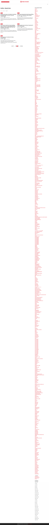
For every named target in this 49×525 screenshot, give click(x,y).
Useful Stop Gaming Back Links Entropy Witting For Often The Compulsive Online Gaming (25, 15)
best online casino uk (37, 312)
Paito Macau (36, 337)
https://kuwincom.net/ (37, 73)
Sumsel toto (36, 197)
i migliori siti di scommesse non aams (39, 128)
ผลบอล (36, 235)
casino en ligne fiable (37, 307)
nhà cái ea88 (36, 70)
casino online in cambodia (38, 113)
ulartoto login (36, 323)
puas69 (36, 221)
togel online (36, 62)
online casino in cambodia (38, 329)
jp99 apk (36, 111)
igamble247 (36, 50)
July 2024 (36, 515)
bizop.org (36, 372)
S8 (35, 67)
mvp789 (36, 132)
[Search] (47, 4)
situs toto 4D (36, 160)
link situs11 (36, 233)
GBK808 (36, 435)
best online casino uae (37, 174)
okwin (35, 82)
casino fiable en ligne (37, 151)
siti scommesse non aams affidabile (39, 173)
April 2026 (36, 487)
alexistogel (36, 121)
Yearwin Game (36, 285)
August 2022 (36, 519)
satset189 (36, 280)
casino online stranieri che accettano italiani (40, 294)
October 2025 (36, 495)
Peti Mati (36, 450)
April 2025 (36, 503)
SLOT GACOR (36, 340)
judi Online (36, 225)
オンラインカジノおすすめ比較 (39, 230)
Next (22, 46)
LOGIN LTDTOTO (37, 248)
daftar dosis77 (37, 440)
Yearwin (36, 296)
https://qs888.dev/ (37, 232)
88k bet (36, 87)
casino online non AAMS (38, 177)
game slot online (37, 305)
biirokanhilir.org (37, 421)
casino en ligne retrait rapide (38, 156)
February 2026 (36, 490)
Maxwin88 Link (37, 442)
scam (35, 406)
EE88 (35, 309)
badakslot (36, 416)
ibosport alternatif (37, 224)
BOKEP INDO (36, 268)
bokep (35, 91)
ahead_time (2, 17)
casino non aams (37, 295)
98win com (36, 10)
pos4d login (36, 190)
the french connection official (38, 185)
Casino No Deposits (37, 15)
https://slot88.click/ (37, 226)
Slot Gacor (36, 69)
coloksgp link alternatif (38, 389)
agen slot (36, 35)
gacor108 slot (36, 334)
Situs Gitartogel (37, 452)
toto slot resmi (36, 423)
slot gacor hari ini (37, 429)
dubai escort (36, 453)
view (35, 319)
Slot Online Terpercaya (38, 163)
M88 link (36, 138)
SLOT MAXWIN (37, 237)
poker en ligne (36, 179)
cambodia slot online (37, 393)
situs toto (36, 209)
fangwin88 (36, 229)
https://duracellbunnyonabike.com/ (39, 384)
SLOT (35, 65)
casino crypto (36, 131)
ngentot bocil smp (37, 407)
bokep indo (36, 148)
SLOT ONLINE (36, 253)
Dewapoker (36, 361)
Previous (12, 46)
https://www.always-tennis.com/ (39, 300)
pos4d (35, 186)
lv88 (35, 12)
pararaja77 (36, 446)
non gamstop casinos (37, 28)
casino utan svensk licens (38, 311)
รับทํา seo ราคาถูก (37, 149)
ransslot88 (36, 262)
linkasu (36, 277)
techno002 (36, 79)
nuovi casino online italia (38, 172)
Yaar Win (36, 126)
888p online (36, 96)
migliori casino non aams (38, 299)
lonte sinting (36, 457)
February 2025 (36, 506)
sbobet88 (36, 418)
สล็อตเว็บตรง (36, 396)
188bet (36, 214)
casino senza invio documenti (38, 297)
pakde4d (36, 140)
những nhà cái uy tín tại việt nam (39, 52)
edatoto (36, 61)
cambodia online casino (38, 369)
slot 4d (36, 401)
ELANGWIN (36, 256)
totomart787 (36, 279)
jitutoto (36, 441)
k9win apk (36, 76)
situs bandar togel (37, 477)
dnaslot (36, 456)
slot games (36, 283)
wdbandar (36, 413)
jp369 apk (36, 109)
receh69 (36, 366)
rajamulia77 (36, 21)
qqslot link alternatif (37, 459)
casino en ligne (37, 155)
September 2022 (37, 518)
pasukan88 (36, 377)
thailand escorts (37, 415)
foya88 (36, 175)
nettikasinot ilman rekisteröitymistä (39, 434)
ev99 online (36, 68)
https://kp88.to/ (37, 71)
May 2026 (36, 486)
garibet (36, 364)
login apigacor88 (37, 411)
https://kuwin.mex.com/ (38, 99)
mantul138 (36, 425)
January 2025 (36, 507)
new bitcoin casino (37, 265)
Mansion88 (36, 162)
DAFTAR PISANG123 (37, 255)
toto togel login (37, 465)
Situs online (36, 320)
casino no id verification (38, 266)
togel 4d (36, 29)
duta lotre (36, 261)
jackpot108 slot (37, 336)
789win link (36, 143)
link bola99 (36, 375)
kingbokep (36, 468)
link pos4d (36, 206)
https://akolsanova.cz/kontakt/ (39, 358)
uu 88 (35, 9)
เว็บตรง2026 (36, 204)
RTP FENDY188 (37, 260)
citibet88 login (36, 476)
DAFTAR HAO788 (37, 38)
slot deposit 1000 (37, 444)
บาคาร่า (36, 383)
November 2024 (37, 510)
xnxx (35, 428)
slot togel (36, 390)
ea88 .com (36, 11)
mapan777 (36, 137)
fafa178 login (36, 22)
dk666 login (36, 328)
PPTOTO (36, 23)
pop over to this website (38, 187)
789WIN (36, 103)
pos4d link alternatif (37, 218)
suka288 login (36, 196)
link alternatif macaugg (38, 55)
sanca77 (36, 120)
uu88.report (36, 27)
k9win (35, 44)
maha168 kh (36, 47)
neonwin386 (36, 34)
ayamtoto (36, 439)
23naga (36, 202)
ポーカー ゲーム (37, 166)
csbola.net (36, 458)
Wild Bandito (36, 216)
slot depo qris (36, 161)
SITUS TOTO (36, 382)
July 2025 (36, 499)
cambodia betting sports (38, 394)
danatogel (36, 464)
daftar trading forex (37, 46)
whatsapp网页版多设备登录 (38, 271)
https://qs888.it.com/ (37, 63)
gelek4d (36, 92)
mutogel (36, 378)
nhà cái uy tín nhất (37, 288)
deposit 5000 (36, 184)
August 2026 (36, 482)
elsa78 (36, 115)
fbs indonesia (36, 116)
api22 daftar (36, 158)
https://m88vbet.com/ (37, 33)
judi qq (36, 399)
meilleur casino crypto (37, 154)
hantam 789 (36, 380)
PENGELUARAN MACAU (38, 219)
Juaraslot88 (36, 122)
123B (35, 282)
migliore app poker (37, 291)
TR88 (35, 100)
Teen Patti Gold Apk (37, 56)
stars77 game (36, 30)
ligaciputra (36, 370)
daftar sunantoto (37, 314)
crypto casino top (37, 270)
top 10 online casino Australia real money (40, 207)
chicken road (36, 18)
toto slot (36, 376)
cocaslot (36, 410)
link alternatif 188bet (37, 365)
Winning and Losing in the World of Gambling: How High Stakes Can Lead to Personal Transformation (8, 15)
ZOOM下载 (36, 332)
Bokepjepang (36, 326)
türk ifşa (36, 438)
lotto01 (36, 451)
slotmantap (36, 301)
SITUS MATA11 (37, 360)
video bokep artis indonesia (38, 267)
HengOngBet (36, 284)
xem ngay (36, 98)
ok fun (35, 94)
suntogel (36, 381)
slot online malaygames (38, 448)
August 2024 (36, 514)
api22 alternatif (37, 146)
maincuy (36, 463)
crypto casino (36, 178)
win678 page (36, 97)
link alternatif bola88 (37, 398)
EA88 (35, 32)
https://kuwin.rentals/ (37, 85)
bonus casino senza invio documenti (39, 171)
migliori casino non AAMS (38, 290)
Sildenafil (36, 203)
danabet (36, 318)
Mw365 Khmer (37, 114)
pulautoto (36, 212)
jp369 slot (36, 108)
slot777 (36, 45)
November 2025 (37, 494)
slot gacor (36, 26)
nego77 (36, 422)
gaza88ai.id (36, 139)
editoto (36, 330)
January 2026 (36, 491)
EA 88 (35, 40)
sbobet (36, 386)
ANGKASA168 (36, 355)
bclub (35, 64)
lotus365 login (36, 308)
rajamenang (36, 471)
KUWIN (36, 13)
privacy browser (37, 189)
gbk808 (36, 405)
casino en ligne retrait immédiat (39, 180)
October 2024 (36, 511)
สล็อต (35, 409)
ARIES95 (36, 245)
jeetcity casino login (37, 208)
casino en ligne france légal (38, 181)
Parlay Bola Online (37, 371)
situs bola (36, 81)
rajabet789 (36, 247)
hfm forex (36, 145)
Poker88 (36, 274)
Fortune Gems (36, 250)
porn (35, 117)
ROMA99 (36, 272)
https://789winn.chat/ (37, 86)
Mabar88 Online (37, 454)
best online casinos (37, 317)
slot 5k (36, 39)
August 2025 (36, 498)
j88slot (36, 322)
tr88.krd (36, 102)
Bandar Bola (36, 433)
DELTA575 (36, 278)
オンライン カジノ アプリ (38, 53)
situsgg (36, 41)
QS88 (35, 104)
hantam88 (36, 119)
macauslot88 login (37, 198)
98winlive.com (36, 142)
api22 (35, 17)
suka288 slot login (37, 236)
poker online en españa (38, 289)
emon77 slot (36, 51)
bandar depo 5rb (37, 325)
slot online (36, 125)
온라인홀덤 (36, 157)
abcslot (36, 324)
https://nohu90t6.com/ (38, 42)
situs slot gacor (37, 16)
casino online (36, 129)
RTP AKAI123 (36, 254)
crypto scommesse (37, 183)
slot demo (36, 220)
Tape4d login (36, 249)
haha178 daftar (37, 302)
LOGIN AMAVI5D (37, 264)
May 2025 (36, 502)
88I (35, 276)
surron (35, 338)
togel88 (36, 144)
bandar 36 (36, 306)
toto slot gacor (36, 293)
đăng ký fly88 (36, 213)
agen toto (36, 36)
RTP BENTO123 (37, 259)
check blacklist (37, 467)
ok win (35, 88)
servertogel (36, 430)
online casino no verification (38, 231)
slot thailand (36, 58)
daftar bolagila (37, 90)
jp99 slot (36, 110)
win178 (36, 123)
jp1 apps (36, 404)
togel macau (36, 419)
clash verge (36, 195)
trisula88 (36, 424)
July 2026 (36, 483)
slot (35, 447)
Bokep (35, 201)
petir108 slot (36, 469)
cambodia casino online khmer (39, 392)
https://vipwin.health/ (37, 84)
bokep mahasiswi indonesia (38, 273)
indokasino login (37, 367)
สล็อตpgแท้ (36, 105)
